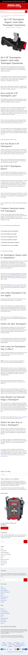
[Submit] (26, 11)
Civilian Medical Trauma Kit (8, 523)
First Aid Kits (3, 550)
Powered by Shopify (19, 651)
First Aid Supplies (5, 552)
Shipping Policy (17, 642)
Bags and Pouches (5, 559)
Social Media (10, 646)
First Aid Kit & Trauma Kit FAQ (19, 645)
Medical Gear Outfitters (11, 651)
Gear (2, 557)
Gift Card (5, 644)
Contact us (9, 642)
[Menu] (3, 6)
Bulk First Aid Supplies (6, 554)
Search (3, 642)
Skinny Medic (11, 644)
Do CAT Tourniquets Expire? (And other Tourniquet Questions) (14, 22)
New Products (4, 562)
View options (4, 528)
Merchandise (4, 561)
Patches (2, 556)
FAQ (9, 645)
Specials (2, 564)
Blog (23, 642)
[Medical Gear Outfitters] (14, 6)
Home (2, 15)
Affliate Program (19, 644)
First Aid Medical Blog (7, 15)
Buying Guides (18, 646)
